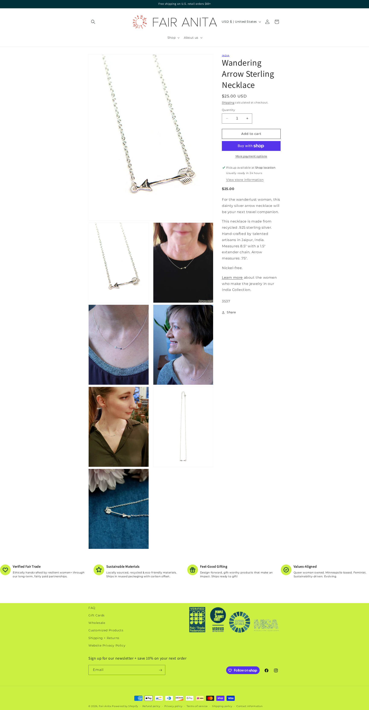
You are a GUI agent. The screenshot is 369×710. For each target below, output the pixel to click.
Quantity (228, 110)
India (226, 55)
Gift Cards (96, 615)
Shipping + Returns (103, 638)
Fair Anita (105, 706)
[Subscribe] (160, 670)
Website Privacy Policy (106, 645)
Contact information (249, 705)
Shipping (228, 102)
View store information (245, 179)
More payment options (251, 156)
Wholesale (96, 623)
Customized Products (105, 630)
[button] (93, 22)
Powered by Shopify (125, 706)
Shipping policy (222, 705)
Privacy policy (173, 705)
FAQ (91, 608)
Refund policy (151, 705)
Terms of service (197, 705)
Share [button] (231, 312)
